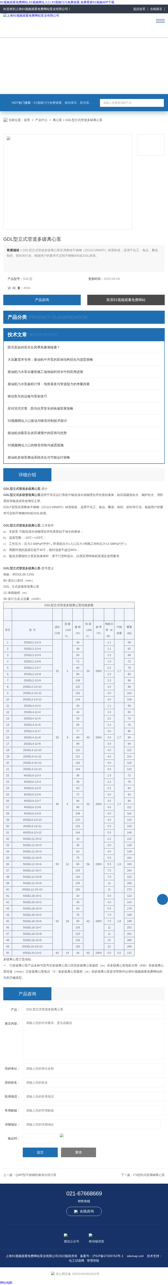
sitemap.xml (135, 1256)
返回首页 (139, 9)
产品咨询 (42, 300)
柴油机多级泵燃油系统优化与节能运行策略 (39, 457)
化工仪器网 (76, 1260)
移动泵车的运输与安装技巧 (27, 396)
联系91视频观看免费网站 (126, 300)
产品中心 (41, 120)
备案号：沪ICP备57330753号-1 (101, 1256)
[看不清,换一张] (83, 1135)
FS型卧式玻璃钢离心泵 (149, 1175)
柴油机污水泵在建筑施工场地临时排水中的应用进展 (45, 372)
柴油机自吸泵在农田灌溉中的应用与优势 (37, 433)
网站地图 (6, 1282)
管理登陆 (93, 1260)
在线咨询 (87, 1211)
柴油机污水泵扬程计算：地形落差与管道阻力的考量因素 (49, 384)
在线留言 (156, 9)
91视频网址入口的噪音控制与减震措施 (36, 445)
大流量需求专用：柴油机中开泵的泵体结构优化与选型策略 (50, 359)
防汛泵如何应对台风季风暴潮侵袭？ (34, 347)
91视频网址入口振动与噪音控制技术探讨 (37, 421)
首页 (27, 120)
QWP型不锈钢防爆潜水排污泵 (36, 1175)
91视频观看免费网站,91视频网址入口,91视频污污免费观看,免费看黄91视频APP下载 (57, 2)
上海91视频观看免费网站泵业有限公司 (42, 9)
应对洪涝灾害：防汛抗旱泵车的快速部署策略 (40, 408)
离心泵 (57, 120)
